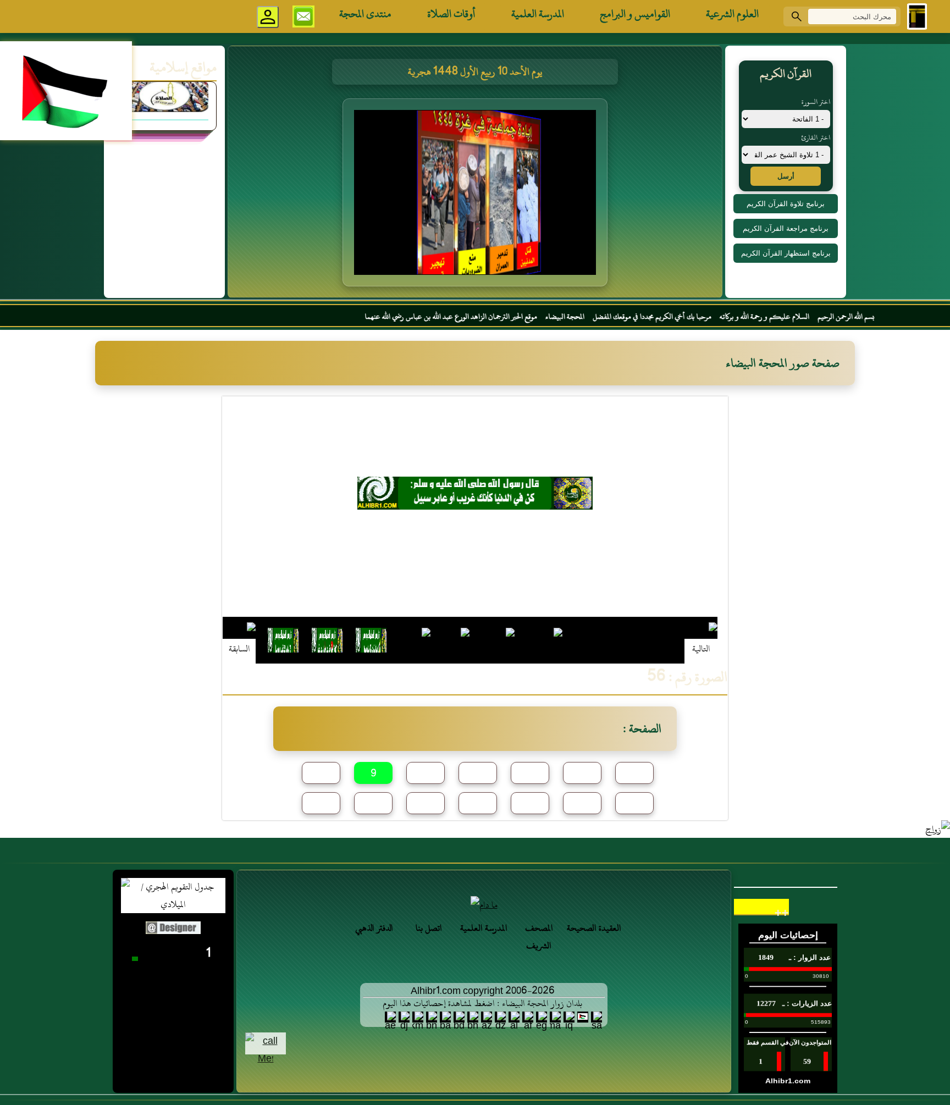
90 (582, 804)
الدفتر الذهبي (374, 928)
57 (582, 773)
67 (373, 804)
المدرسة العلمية (537, 13)
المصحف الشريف (539, 936)
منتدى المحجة (365, 13)
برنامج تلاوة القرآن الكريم (786, 204)
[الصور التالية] (700, 640)
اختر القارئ (815, 137)
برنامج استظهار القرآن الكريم (786, 253)
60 (634, 773)
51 (530, 773)
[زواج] (937, 829)
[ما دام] (483, 905)
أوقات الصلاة (451, 13)
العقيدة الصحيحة (594, 928)
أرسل (785, 176)
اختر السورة (816, 101)
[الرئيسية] (917, 16)
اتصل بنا (429, 928)
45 (478, 773)
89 (530, 804)
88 (477, 804)
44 (425, 773)
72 (425, 804)
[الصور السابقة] (239, 640)
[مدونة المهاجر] (164, 127)
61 (321, 804)
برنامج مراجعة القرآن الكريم (786, 228)
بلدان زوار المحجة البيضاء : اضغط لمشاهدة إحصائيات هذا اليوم (482, 1003)
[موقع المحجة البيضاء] (477, 195)
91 (634, 804)
